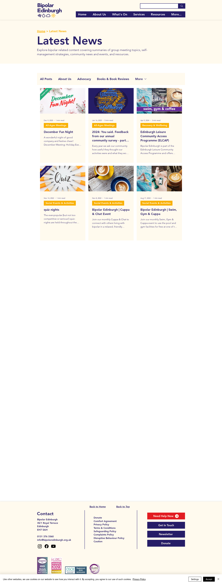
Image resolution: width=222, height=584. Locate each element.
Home (41, 31)
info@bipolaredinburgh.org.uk (54, 539)
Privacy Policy (101, 524)
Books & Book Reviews (113, 79)
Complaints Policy (104, 534)
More (139, 79)
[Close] (218, 579)
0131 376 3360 (45, 536)
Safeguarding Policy (105, 531)
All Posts (46, 79)
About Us (64, 79)
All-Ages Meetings (56, 125)
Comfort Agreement (105, 521)
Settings (195, 579)
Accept (209, 579)
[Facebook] (46, 546)
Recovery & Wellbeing (154, 125)
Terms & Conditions (105, 528)
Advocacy (84, 79)
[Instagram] (39, 546)
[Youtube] (53, 546)
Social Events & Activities (60, 203)
